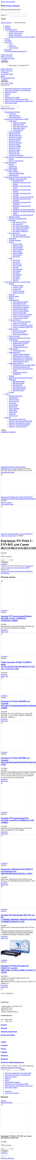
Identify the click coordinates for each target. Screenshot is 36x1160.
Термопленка (13, 340)
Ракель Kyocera (18, 246)
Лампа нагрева (14, 296)
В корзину (5, 562)
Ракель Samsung (18, 249)
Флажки (11, 376)
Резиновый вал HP (19, 303)
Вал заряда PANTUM (20, 229)
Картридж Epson (14, 133)
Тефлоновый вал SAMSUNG (23, 359)
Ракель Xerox (17, 255)
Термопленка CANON (20, 343)
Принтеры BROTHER (16, 173)
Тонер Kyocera (14, 399)
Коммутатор (13, 168)
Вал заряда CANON (19, 222)
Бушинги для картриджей (17, 218)
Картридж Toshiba (15, 146)
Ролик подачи (13, 329)
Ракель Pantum (18, 247)
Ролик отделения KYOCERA (23, 325)
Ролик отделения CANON (22, 322)
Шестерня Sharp (18, 390)
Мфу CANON (13, 171)
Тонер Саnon (13, 416)
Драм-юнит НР (18, 130)
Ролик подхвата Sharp (20, 318)
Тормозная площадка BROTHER (24, 365)
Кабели (11, 164)
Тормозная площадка (16, 363)
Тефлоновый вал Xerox (21, 361)
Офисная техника (11, 162)
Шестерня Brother (19, 381)
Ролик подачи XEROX (20, 334)
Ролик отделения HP (20, 323)
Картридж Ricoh (14, 141)
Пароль (4, 15)
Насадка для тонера (15, 396)
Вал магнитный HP (19, 235)
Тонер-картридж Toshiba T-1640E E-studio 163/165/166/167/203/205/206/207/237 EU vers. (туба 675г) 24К (18, 665)
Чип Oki (15, 267)
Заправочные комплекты (17, 419)
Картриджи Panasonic (16, 155)
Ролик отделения (14, 320)
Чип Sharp (16, 276)
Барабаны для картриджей (18, 179)
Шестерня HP (17, 385)
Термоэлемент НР (19, 350)
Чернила (8, 417)
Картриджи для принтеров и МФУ (16, 119)
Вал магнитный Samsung (21, 237)
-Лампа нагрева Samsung (21, 354)
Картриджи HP (14, 152)
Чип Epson (16, 262)
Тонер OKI (12, 403)
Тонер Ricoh (13, 406)
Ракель (11, 242)
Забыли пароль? (6, 22)
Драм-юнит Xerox (19, 128)
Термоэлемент (13, 349)
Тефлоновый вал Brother (21, 356)
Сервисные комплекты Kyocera (19, 338)
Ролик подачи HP (19, 332)
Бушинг (11, 284)
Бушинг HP (17, 289)
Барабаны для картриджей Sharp (24, 209)
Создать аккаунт (12, 6)
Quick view (4, 632)
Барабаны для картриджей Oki (23, 197)
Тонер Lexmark (14, 401)
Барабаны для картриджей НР (23, 215)
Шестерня (12, 379)
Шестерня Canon (18, 383)
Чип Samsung (17, 274)
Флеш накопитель (15, 117)
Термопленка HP (18, 345)
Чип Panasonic (17, 269)
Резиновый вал (14, 300)
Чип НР (15, 280)
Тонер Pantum (13, 405)
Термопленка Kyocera (20, 347)
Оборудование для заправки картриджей (19, 157)
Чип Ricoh (16, 273)
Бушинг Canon (18, 287)
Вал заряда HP (18, 224)
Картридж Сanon (14, 150)
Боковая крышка (14, 217)
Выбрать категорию (7, 108)
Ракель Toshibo (18, 253)
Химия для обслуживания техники (21, 378)
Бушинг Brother (18, 285)
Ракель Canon (17, 244)
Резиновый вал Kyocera (21, 305)
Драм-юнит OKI (18, 124)
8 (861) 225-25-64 (6, 55)
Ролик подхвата (14, 336)
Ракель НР (16, 256)
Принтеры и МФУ (11, 170)
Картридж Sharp (14, 144)
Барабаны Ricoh (18, 180)
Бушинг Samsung (18, 293)
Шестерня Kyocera (19, 387)
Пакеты (11, 159)
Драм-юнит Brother (19, 123)
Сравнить (4, 564)
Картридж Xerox (14, 148)
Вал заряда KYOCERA (20, 226)
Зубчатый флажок (15, 240)
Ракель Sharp (17, 251)
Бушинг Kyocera (18, 291)
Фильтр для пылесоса (16, 161)
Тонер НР (12, 414)
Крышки (12, 294)
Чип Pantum (17, 271)
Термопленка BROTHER (21, 341)
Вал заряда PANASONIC (21, 227)
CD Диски (12, 114)
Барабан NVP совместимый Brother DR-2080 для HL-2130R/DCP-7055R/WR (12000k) (16, 618)
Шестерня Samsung (19, 388)
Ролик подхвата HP (19, 312)
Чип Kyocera (17, 264)
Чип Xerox (16, 278)
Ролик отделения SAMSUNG (23, 327)
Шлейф (11, 392)
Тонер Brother (13, 397)
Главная (3, 467)
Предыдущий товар (7, 472)
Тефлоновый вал (14, 352)
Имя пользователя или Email (11, 9)
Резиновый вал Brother (20, 302)
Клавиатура (13, 166)
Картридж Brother (15, 132)
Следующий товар (7, 504)
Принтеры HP (13, 175)
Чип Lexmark (17, 265)
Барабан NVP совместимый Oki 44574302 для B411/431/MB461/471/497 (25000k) (17, 820)
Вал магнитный (14, 233)
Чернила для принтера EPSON (19, 425)
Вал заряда (12, 220)
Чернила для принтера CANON (19, 423)
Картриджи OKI (14, 153)
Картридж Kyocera (15, 135)
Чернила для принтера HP (18, 426)
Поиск (3, 430)
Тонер (7, 394)
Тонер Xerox (13, 412)
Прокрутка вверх (6, 1102)
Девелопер (12, 238)
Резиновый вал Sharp (20, 309)
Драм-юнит (13, 121)
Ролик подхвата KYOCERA (22, 314)
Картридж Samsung (15, 142)
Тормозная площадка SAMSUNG (20, 373)
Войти (3, 19)
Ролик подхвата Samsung (21, 316)
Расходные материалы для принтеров (17, 282)
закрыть (3, 1101)
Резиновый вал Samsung (21, 307)
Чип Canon (16, 260)
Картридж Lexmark (15, 137)
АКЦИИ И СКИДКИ (8, 432)
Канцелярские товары (12, 112)
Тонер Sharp (13, 410)
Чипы (11, 258)
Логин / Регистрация (12, 1093)
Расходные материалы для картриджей (18, 177)
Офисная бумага (14, 115)
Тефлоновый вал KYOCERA (23, 358)
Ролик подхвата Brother (21, 311)
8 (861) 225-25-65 (6, 56)
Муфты (11, 298)
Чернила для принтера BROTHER (20, 421)
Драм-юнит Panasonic (20, 126)
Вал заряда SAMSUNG (20, 231)
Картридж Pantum (15, 139)
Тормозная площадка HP (21, 367)
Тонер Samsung (14, 408)
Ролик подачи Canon (20, 331)
